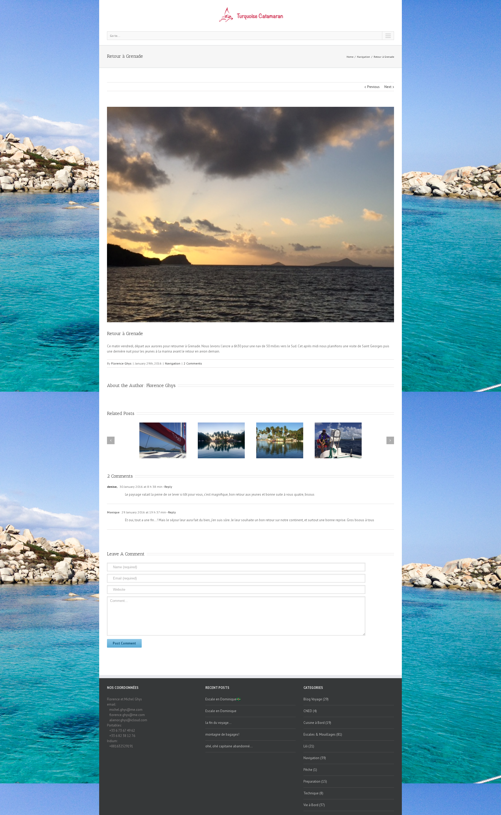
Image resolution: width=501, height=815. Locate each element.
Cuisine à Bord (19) (317, 722)
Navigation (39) (314, 758)
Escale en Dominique (220, 711)
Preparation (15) (315, 781)
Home (350, 56)
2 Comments (193, 363)
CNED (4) (310, 711)
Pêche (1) (310, 769)
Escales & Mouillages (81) (322, 734)
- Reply (167, 487)
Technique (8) (313, 793)
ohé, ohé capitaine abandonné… (229, 746)
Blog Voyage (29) (316, 699)
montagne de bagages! (222, 734)
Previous (373, 87)
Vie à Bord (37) (314, 805)
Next (387, 87)
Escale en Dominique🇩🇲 (223, 699)
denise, (112, 487)
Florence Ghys (121, 363)
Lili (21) (308, 746)
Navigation (363, 56)
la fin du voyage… (218, 722)
